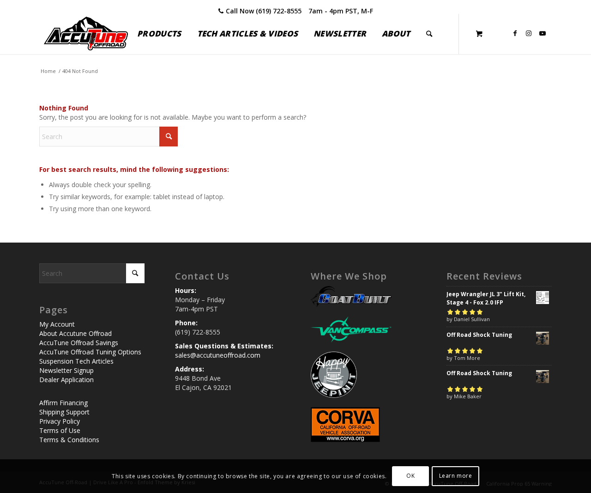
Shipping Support (64, 412)
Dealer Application (66, 379)
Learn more (455, 476)
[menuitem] (159, 33)
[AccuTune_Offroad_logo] (86, 33)
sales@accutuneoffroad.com (217, 355)
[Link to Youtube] (542, 33)
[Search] (429, 33)
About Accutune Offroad (75, 333)
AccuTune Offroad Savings (78, 342)
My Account (57, 324)
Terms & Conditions (69, 439)
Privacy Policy (59, 421)
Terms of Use (59, 430)
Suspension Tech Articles (76, 361)
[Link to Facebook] (515, 33)
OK (410, 476)
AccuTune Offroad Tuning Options (90, 351)
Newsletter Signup (66, 370)
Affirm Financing (63, 402)
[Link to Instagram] (529, 33)
